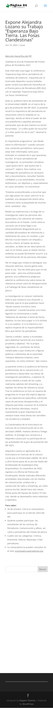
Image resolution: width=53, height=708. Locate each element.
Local (22, 45)
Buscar (42, 569)
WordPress (28, 704)
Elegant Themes (27, 700)
